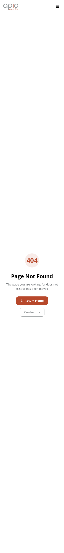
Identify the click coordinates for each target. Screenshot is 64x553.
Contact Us (32, 312)
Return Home (34, 301)
